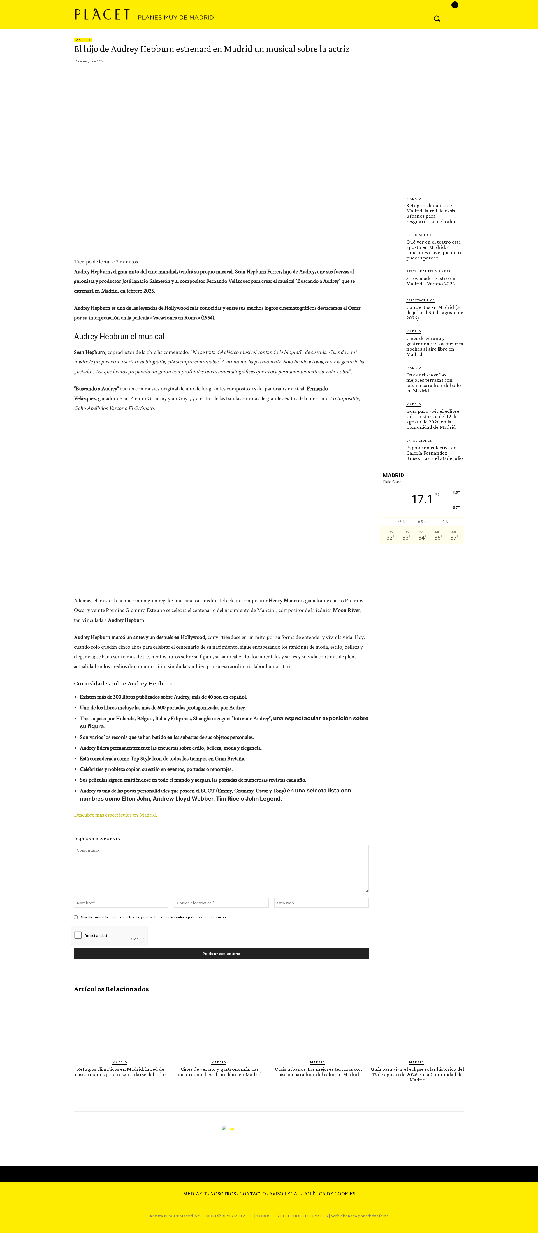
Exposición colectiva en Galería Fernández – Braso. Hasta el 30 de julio (434, 452)
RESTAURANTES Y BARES (428, 271)
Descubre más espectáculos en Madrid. (115, 815)
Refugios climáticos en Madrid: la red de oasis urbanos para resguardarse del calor (431, 213)
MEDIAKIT (195, 1193)
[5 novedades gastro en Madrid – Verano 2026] (391, 280)
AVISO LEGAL (284, 1193)
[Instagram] (454, 4)
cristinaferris (376, 1215)
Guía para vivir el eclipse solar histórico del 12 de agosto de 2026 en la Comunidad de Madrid (432, 419)
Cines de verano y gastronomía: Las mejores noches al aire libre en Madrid (434, 346)
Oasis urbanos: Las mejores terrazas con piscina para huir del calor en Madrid (434, 382)
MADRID (82, 39)
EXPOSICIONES (419, 440)
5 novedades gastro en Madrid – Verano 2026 (431, 280)
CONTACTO (252, 1193)
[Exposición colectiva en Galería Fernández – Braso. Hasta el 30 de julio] (391, 449)
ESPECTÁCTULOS (420, 235)
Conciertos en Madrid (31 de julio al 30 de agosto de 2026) (434, 312)
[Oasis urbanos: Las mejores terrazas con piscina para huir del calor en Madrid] (391, 376)
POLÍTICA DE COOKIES (329, 1193)
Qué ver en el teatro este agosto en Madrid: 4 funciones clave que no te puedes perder (434, 250)
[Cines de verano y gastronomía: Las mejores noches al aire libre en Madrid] (391, 340)
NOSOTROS (223, 1193)
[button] (436, 18)
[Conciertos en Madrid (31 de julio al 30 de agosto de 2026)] (391, 309)
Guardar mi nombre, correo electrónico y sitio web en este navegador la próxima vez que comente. (154, 917)
